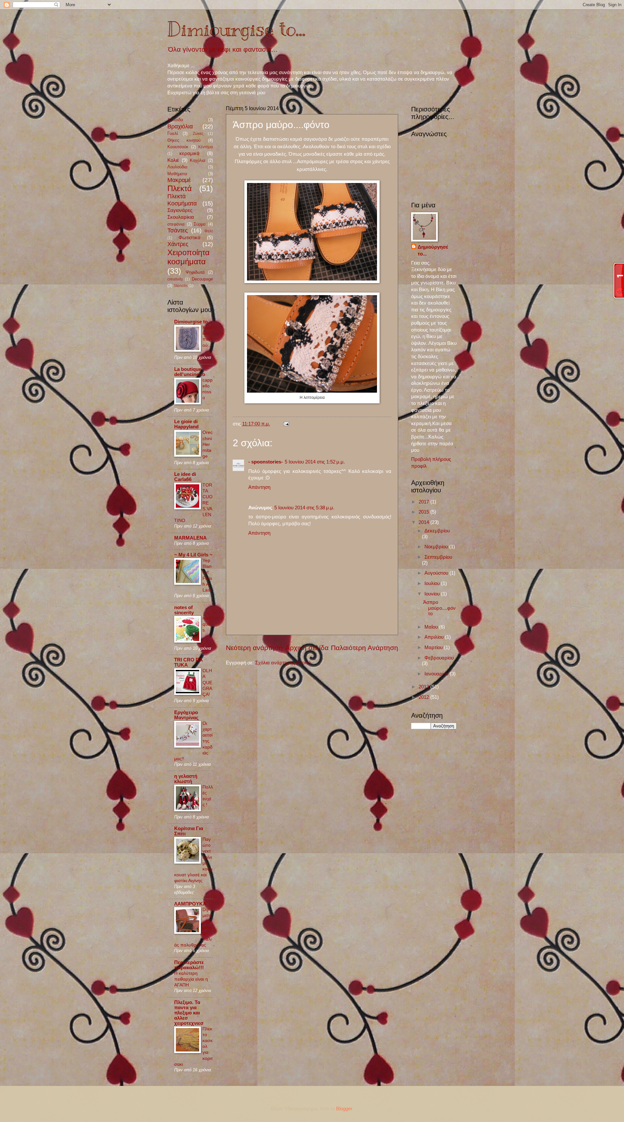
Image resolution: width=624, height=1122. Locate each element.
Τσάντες (177, 230)
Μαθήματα (177, 173)
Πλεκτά (179, 188)
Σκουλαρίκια (180, 217)
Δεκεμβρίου (437, 530)
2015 (424, 512)
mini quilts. (206, 624)
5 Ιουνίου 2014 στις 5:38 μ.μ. (304, 507)
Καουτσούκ (177, 146)
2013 (424, 686)
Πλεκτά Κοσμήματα (182, 200)
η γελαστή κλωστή (185, 779)
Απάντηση (259, 487)
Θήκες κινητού (184, 140)
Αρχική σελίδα (307, 647)
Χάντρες (177, 244)
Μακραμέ (179, 180)
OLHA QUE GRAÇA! (207, 682)
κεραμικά (189, 153)
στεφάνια (176, 224)
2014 (424, 522)
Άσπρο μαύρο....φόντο (439, 608)
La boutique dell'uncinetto (189, 372)
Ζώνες (198, 133)
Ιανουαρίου (437, 673)
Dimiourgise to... (236, 29)
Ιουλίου (432, 583)
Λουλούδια (177, 166)
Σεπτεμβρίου (438, 557)
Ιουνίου (432, 593)
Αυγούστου (436, 573)
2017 (424, 501)
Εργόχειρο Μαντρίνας (186, 715)
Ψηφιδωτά (195, 272)
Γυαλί (172, 133)
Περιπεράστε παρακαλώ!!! (189, 965)
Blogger (344, 1108)
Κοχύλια (197, 160)
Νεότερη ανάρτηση (254, 647)
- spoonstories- (265, 461)
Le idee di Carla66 (185, 477)
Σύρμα (200, 224)
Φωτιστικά (189, 237)
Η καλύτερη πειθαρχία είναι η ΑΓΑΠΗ (191, 979)
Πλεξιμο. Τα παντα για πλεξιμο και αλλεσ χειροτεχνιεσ (188, 1013)
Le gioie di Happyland (186, 424)
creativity (175, 279)
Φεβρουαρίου (439, 657)
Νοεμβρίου (436, 546)
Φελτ (208, 231)
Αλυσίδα (175, 119)
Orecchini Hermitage (207, 444)
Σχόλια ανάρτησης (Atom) (283, 662)
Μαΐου (431, 627)
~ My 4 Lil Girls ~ (193, 554)
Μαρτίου (434, 647)
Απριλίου (434, 637)
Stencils (181, 285)
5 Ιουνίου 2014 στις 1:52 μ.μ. (315, 461)
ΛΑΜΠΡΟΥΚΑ (190, 904)
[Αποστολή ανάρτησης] (285, 423)
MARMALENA (190, 538)
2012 (424, 697)
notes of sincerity (184, 610)
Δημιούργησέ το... (433, 250)
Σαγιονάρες (179, 210)
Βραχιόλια (180, 126)
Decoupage (202, 279)
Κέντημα (205, 147)
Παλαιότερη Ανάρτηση (364, 647)
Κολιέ (173, 160)
